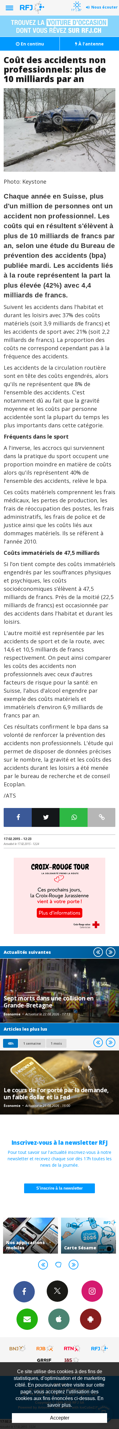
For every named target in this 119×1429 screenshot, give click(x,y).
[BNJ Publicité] (18, 1348)
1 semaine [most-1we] (32, 1043)
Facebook (24, 1291)
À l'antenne (90, 44)
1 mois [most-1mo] (56, 1043)
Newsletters (27, 1319)
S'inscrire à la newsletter (59, 1188)
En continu (32, 44)
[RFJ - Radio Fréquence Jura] (99, 1348)
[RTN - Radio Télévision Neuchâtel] (72, 1348)
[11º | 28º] (76, 0)
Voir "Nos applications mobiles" (30, 1236)
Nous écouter (104, 7)
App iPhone (59, 1319)
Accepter (59, 1417)
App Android (90, 1319)
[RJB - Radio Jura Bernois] (45, 1348)
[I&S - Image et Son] (72, 1360)
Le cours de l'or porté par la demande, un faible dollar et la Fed (56, 1093)
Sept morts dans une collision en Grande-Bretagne (49, 1001)
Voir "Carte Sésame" (88, 1236)
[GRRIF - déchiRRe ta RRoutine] (45, 1360)
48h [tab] (10, 1043)
